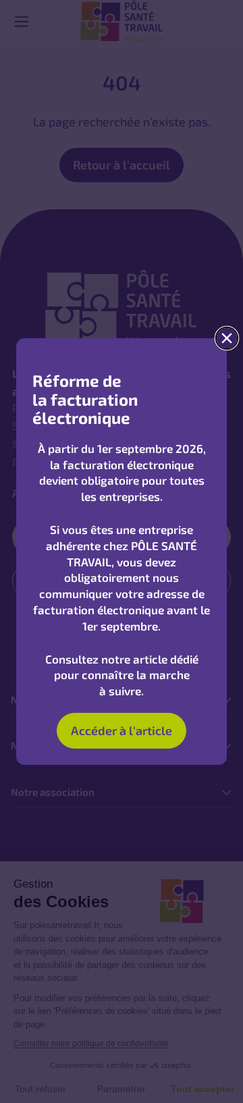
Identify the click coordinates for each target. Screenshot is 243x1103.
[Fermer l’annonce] (227, 338)
